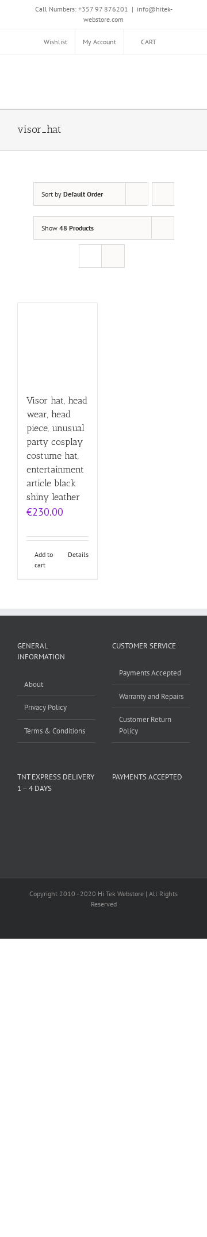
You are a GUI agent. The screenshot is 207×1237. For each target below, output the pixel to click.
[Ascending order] (163, 194)
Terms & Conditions (54, 731)
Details (78, 554)
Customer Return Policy (145, 725)
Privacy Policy (45, 707)
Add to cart (43, 559)
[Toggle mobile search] (164, 73)
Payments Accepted (150, 673)
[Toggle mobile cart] (143, 73)
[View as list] (113, 256)
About (33, 684)
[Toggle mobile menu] (185, 73)
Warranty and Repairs (151, 696)
